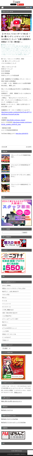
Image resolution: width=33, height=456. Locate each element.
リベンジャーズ (6, 303)
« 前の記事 (4, 147)
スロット (9, 46)
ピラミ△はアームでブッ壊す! (10, 319)
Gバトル (17, 53)
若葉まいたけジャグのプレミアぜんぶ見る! (13, 288)
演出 (20, 46)
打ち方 (13, 46)
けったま (4, 300)
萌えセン (4, 297)
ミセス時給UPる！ (7, 316)
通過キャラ (26, 54)
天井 (15, 47)
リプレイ (25, 53)
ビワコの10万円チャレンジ (9, 328)
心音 (26, 50)
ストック (21, 49)
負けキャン (5, 322)
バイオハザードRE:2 (14, 50)
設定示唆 (25, 47)
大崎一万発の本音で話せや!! (9, 313)
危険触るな (20, 54)
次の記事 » (29, 147)
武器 (21, 53)
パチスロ (5, 46)
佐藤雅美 (26, 46)
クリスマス (8, 54)
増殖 (17, 49)
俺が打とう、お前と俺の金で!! (10, 291)
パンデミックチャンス (12, 51)
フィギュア (25, 51)
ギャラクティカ (6, 306)
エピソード (19, 47)
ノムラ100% (5, 331)
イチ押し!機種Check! (8, 309)
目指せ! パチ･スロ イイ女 (8, 44)
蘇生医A (4, 325)
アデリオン (13, 49)
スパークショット (10, 53)
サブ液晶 (3, 54)
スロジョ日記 (5, 294)
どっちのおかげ (6, 337)
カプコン (8, 47)
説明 (4, 47)
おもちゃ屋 (14, 54)
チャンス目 (5, 50)
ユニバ (12, 47)
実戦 (17, 46)
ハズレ (28, 53)
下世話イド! (5, 340)
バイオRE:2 (22, 50)
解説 (22, 46)
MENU (28, 7)
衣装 (29, 47)
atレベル (20, 51)
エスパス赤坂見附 (5, 49)
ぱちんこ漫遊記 (6, 285)
